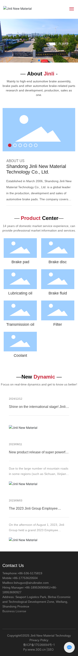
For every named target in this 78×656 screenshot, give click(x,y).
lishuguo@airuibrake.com (31, 582)
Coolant (20, 355)
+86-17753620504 (25, 578)
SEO (51, 649)
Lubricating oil (20, 293)
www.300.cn (37, 649)
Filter (57, 324)
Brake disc (58, 262)
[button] (39, 60)
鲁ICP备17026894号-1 (39, 645)
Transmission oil (20, 324)
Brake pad (20, 262)
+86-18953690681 (37, 587)
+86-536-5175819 (30, 573)
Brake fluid (58, 293)
